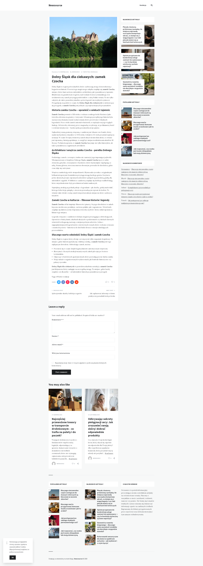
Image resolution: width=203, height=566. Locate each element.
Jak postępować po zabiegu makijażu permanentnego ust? (142, 138)
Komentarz (57, 320)
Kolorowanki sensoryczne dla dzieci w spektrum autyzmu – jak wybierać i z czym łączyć (107, 539)
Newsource (55, 5)
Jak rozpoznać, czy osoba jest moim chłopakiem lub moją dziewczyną (143, 151)
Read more (73, 459)
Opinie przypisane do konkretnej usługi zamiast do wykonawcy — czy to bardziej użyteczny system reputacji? (132, 61)
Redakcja (143, 5)
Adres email (57, 345)
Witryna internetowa (61, 353)
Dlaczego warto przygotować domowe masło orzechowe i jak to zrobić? (143, 125)
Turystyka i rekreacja (90, 72)
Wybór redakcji (63, 277)
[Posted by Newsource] (54, 464)
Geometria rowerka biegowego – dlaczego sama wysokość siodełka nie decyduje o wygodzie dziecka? (133, 86)
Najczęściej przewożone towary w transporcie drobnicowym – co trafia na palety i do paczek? (64, 427)
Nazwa (55, 336)
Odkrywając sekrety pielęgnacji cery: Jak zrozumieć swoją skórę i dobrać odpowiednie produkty (100, 427)
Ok (13, 557)
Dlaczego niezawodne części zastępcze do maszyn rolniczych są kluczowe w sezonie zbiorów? (142, 112)
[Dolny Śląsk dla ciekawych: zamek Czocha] (52, 62)
